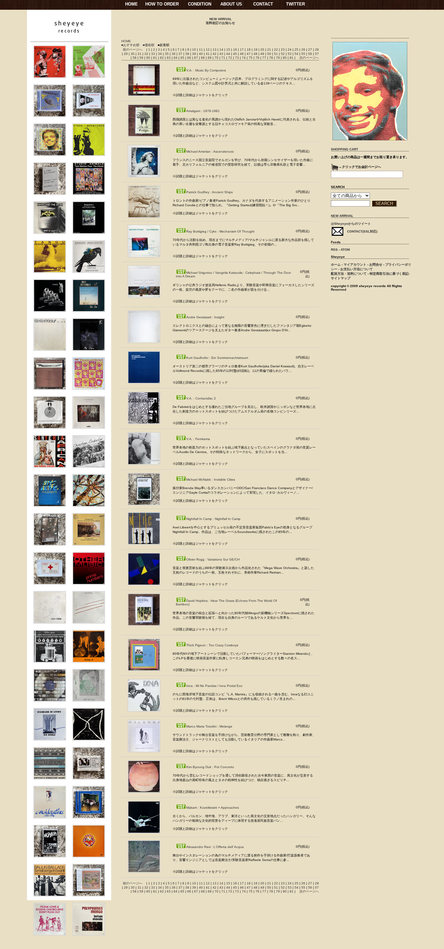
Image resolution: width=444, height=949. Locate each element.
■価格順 (148, 45)
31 (139, 54)
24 (290, 49)
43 (221, 54)
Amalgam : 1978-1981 (203, 111)
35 (167, 54)
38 (187, 54)
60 (148, 57)
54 (296, 54)
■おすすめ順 (130, 45)
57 (317, 54)
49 (262, 54)
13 (215, 49)
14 (221, 49)
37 (180, 54)
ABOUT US (231, 4)
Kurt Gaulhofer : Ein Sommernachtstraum (217, 358)
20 (262, 49)
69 (210, 57)
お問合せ (375, 264)
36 (174, 54)
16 (235, 49)
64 (176, 57)
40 (201, 54)
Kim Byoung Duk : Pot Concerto (210, 767)
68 (203, 57)
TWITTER (295, 4)
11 (201, 49)
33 (153, 54)
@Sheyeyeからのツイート (351, 223)
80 (285, 57)
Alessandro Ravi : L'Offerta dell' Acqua (215, 847)
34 (160, 54)
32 (146, 54)
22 (276, 49)
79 (278, 57)
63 (169, 57)
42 (215, 54)
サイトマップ (340, 278)
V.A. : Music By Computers (206, 70)
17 (242, 49)
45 (235, 54)
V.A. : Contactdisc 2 (201, 398)
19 (256, 49)
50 (269, 54)
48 (256, 54)
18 (249, 49)
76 (257, 57)
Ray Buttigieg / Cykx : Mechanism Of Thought (220, 231)
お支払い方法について (356, 269)
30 (133, 54)
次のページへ (309, 57)
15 (228, 49)
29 (126, 54)
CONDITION (199, 4)
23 (283, 49)
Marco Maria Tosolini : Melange (209, 726)
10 (194, 49)
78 (271, 57)
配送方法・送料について (349, 273)
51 (276, 54)
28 (317, 49)
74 (244, 57)
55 (303, 54)
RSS (334, 249)
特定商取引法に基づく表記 (389, 273)
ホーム (336, 264)
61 (155, 57)
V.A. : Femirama (198, 439)
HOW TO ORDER (162, 4)
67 (196, 57)
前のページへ (132, 49)
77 (264, 57)
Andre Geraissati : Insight (205, 317)
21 (269, 49)
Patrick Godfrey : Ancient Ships (209, 192)
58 (135, 57)
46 (242, 54)
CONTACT (263, 4)
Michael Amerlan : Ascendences (210, 151)
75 (251, 57)
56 (310, 54)
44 (228, 54)
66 (189, 57)
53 (290, 54)
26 (303, 49)
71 (223, 57)
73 (237, 57)
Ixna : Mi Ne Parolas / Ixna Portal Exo (214, 686)
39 (194, 54)
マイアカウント (355, 264)
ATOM (345, 249)
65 (182, 57)
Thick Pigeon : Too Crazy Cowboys (212, 645)
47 (249, 54)
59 (141, 57)
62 (162, 57)
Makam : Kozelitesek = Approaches (212, 807)
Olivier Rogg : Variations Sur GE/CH (213, 559)
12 (208, 49)
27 (310, 49)
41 (208, 54)
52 (283, 54)
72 (230, 57)
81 (292, 57)
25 (296, 49)
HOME (131, 4)
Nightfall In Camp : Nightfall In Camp (213, 519)
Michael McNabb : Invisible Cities (210, 479)
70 (217, 57)
